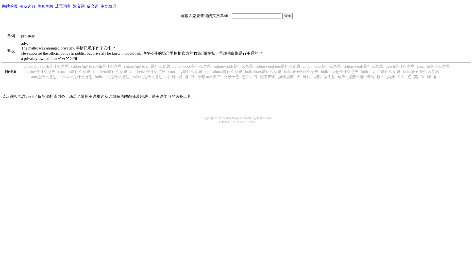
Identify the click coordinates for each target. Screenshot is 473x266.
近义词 (79, 6)
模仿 (370, 77)
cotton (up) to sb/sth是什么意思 (96, 66)
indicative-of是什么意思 (380, 71)
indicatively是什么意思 (340, 71)
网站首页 (10, 6)
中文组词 (108, 6)
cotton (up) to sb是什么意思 (46, 66)
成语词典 (63, 6)
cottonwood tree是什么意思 (277, 66)
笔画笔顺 (45, 6)
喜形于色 (231, 77)
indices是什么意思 (147, 77)
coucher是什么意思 (40, 71)
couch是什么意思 (400, 66)
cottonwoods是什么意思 (233, 66)
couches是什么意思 (74, 71)
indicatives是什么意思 (421, 71)
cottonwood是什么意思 (192, 66)
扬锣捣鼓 (286, 77)
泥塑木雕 (356, 77)
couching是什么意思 (185, 71)
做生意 (329, 77)
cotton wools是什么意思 (363, 66)
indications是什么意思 (263, 71)
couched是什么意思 (433, 66)
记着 (342, 77)
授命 (381, 77)
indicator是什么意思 (40, 77)
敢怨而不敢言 (209, 77)
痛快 (307, 77)
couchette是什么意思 (110, 71)
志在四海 (249, 77)
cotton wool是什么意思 (322, 66)
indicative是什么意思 (301, 71)
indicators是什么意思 (112, 77)
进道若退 (268, 77)
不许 (401, 77)
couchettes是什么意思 (148, 71)
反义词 (93, 6)
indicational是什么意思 (223, 71)
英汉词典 (27, 6)
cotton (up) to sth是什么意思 (147, 66)
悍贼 (317, 77)
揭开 (391, 77)
